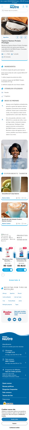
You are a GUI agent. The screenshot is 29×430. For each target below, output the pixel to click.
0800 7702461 (10, 361)
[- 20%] (7, 257)
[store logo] (14, 6)
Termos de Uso (7, 395)
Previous (3, 244)
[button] (4, 293)
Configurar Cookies (14, 427)
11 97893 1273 (10, 352)
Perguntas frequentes (9, 389)
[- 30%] (21, 257)
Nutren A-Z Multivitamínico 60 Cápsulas (21, 260)
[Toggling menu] (2, 6)
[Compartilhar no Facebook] (17, 37)
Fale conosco (7, 392)
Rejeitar (14, 423)
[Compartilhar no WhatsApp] (21, 37)
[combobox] (14, 10)
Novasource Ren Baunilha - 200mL (7, 260)
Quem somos (7, 383)
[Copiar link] (25, 37)
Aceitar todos (14, 419)
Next (3, 274)
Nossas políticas (8, 386)
